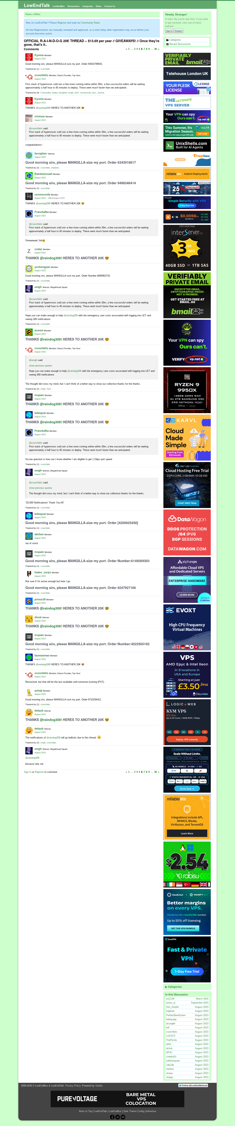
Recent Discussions (180, 44)
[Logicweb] (187, 722)
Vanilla (98, 1085)
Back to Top (85, 1111)
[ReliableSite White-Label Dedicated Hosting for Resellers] (187, 174)
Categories (87, 6)
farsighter (63, 93)
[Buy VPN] (187, 116)
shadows (55, 168)
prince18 (40, 599)
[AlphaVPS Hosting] (187, 580)
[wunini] (29, 332)
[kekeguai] (29, 414)
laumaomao (42, 655)
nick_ (94, 93)
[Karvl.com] (187, 438)
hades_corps (43, 572)
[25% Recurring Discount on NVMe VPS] (187, 188)
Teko (49, 389)
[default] (29, 712)
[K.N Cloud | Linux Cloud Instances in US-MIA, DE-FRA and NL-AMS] (187, 217)
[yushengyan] (29, 268)
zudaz (38, 249)
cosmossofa (85, 93)
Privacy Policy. (73, 1085)
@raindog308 (43, 107)
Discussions (73, 6)
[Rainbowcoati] (29, 175)
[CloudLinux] (187, 912)
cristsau (40, 116)
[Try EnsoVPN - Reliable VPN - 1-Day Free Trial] (187, 202)
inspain (39, 395)
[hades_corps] (29, 574)
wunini (39, 330)
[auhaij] (29, 692)
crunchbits (45, 69)
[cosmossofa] (29, 196)
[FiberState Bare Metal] (187, 390)
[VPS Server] (187, 102)
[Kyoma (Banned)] (29, 57)
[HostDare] (187, 159)
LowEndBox (59, 6)
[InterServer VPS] (187, 248)
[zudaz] (29, 251)
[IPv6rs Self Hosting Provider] (187, 145)
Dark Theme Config (134, 1111)
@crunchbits (35, 128)
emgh (70, 93)
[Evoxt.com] (187, 627)
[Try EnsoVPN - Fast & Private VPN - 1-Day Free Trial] (187, 959)
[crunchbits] (29, 77)
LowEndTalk (37, 5)
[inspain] (29, 397)
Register (178, 31)
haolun (55, 93)
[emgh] (29, 289)
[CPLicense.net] (187, 87)
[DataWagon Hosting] (187, 532)
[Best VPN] (187, 343)
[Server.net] (187, 73)
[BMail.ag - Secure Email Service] (187, 59)
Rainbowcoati (43, 173)
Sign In (169, 31)
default (39, 710)
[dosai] (29, 619)
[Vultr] (187, 130)
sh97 (76, 93)
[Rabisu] (187, 865)
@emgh (33, 360)
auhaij (38, 690)
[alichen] (29, 536)
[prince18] (29, 601)
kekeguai (40, 412)
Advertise (151, 1111)
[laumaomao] (29, 657)
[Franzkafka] (29, 214)
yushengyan (42, 266)
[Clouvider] (187, 675)
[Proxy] (187, 770)
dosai (38, 617)
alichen (39, 534)
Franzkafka (46, 93)
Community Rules (90, 22)
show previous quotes (40, 365)
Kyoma (39, 55)
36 (155, 49)
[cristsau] (29, 118)
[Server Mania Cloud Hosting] (187, 485)
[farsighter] (29, 155)
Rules (98, 6)
